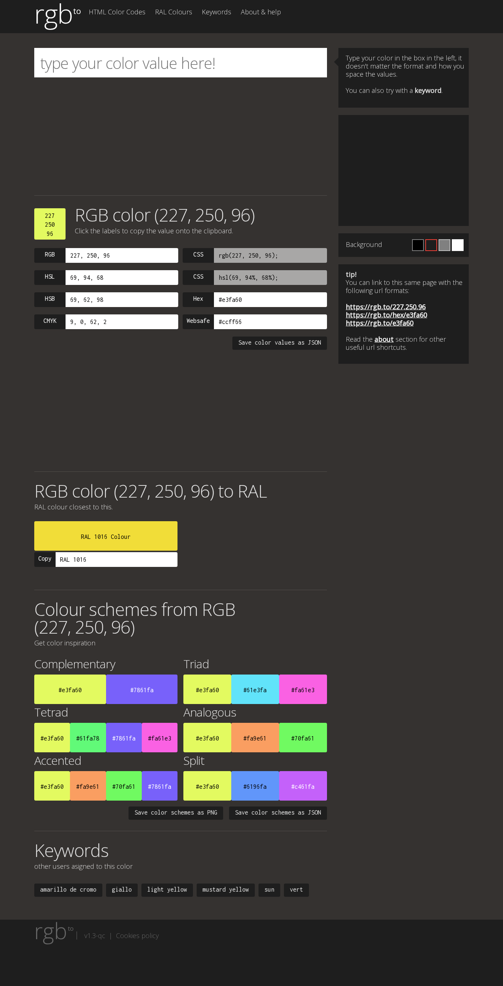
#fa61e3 (302, 690)
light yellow (167, 889)
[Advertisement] (180, 136)
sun (269, 889)
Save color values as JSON (279, 342)
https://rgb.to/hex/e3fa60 (386, 314)
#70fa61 (302, 738)
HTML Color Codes (117, 11)
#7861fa (142, 690)
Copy (45, 558)
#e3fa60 (70, 690)
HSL (50, 276)
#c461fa (302, 786)
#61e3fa (255, 690)
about (384, 339)
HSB (50, 298)
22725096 (50, 224)
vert (296, 889)
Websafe (198, 320)
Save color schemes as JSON (278, 812)
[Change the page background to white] (458, 245)
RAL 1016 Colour (106, 536)
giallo (122, 889)
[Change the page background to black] (418, 245)
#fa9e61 (255, 738)
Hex (198, 298)
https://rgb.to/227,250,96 (386, 306)
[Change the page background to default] (431, 245)
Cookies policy (137, 935)
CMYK (50, 320)
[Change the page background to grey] (444, 245)
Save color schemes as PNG (175, 812)
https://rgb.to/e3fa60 (380, 322)
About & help (261, 11)
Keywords (216, 11)
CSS (198, 254)
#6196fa (255, 786)
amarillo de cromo (68, 889)
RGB (50, 254)
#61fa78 (87, 738)
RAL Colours (173, 11)
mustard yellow (226, 889)
